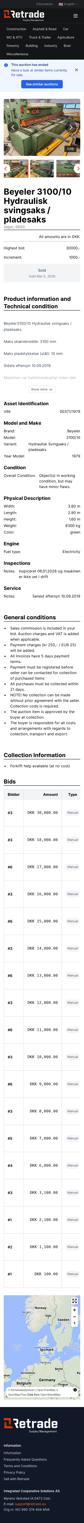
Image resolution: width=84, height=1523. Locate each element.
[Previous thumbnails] (5, 168)
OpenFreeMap (46, 1390)
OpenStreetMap (50, 1394)
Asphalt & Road (44, 29)
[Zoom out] (74, 1316)
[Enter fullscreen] (74, 1301)
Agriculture (65, 37)
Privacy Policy (14, 1472)
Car (65, 29)
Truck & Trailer (40, 37)
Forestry (13, 46)
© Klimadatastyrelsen (21, 1390)
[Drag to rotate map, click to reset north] (74, 1323)
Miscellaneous (17, 54)
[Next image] (71, 127)
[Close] (76, 70)
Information (44, 4)
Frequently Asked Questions (25, 1459)
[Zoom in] (74, 1310)
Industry (50, 46)
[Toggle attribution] (75, 1390)
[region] (42, 1347)
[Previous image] (13, 127)
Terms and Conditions (20, 1466)
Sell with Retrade (16, 1479)
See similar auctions (42, 84)
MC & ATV (14, 37)
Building (32, 46)
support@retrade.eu (30, 1504)
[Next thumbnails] (78, 168)
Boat (67, 46)
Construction (16, 29)
